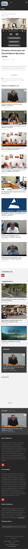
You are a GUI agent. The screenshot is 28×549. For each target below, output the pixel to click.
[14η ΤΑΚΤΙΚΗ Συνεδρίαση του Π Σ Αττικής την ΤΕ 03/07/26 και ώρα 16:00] (14, 205)
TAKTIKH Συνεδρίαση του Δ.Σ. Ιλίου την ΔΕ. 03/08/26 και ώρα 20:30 (13, 367)
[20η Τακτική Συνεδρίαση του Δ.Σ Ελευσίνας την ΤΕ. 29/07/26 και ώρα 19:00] (14, 118)
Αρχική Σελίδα (7, 541)
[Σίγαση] (22, 31)
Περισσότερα (21, 517)
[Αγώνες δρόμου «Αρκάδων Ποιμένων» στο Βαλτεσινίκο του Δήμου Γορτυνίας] (14, 312)
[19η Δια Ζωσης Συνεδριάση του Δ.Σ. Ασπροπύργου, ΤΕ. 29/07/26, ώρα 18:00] (14, 227)
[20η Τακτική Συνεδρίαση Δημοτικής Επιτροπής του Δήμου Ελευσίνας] (14, 183)
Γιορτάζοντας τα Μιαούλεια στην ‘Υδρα (10, 341)
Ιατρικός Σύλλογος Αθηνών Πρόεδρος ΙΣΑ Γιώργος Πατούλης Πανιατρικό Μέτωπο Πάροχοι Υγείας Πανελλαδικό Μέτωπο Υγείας (13, 80)
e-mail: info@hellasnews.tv (12, 544)
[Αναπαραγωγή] (3, 31)
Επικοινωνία (12, 542)
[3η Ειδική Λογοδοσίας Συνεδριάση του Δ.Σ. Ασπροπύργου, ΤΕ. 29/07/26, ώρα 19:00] (14, 249)
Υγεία (14, 59)
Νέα (11, 59)
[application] (14, 25)
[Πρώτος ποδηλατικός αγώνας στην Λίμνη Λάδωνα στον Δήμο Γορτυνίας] (14, 291)
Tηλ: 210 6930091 (12, 546)
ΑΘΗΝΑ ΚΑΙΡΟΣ (5, 377)
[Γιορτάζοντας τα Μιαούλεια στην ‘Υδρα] (14, 333)
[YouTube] (2, 275)
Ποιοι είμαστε (16, 541)
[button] (14, 25)
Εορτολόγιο (10, 402)
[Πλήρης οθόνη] (24, 31)
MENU (3, 8)
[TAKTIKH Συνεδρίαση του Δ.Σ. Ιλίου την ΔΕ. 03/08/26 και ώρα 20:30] (14, 96)
